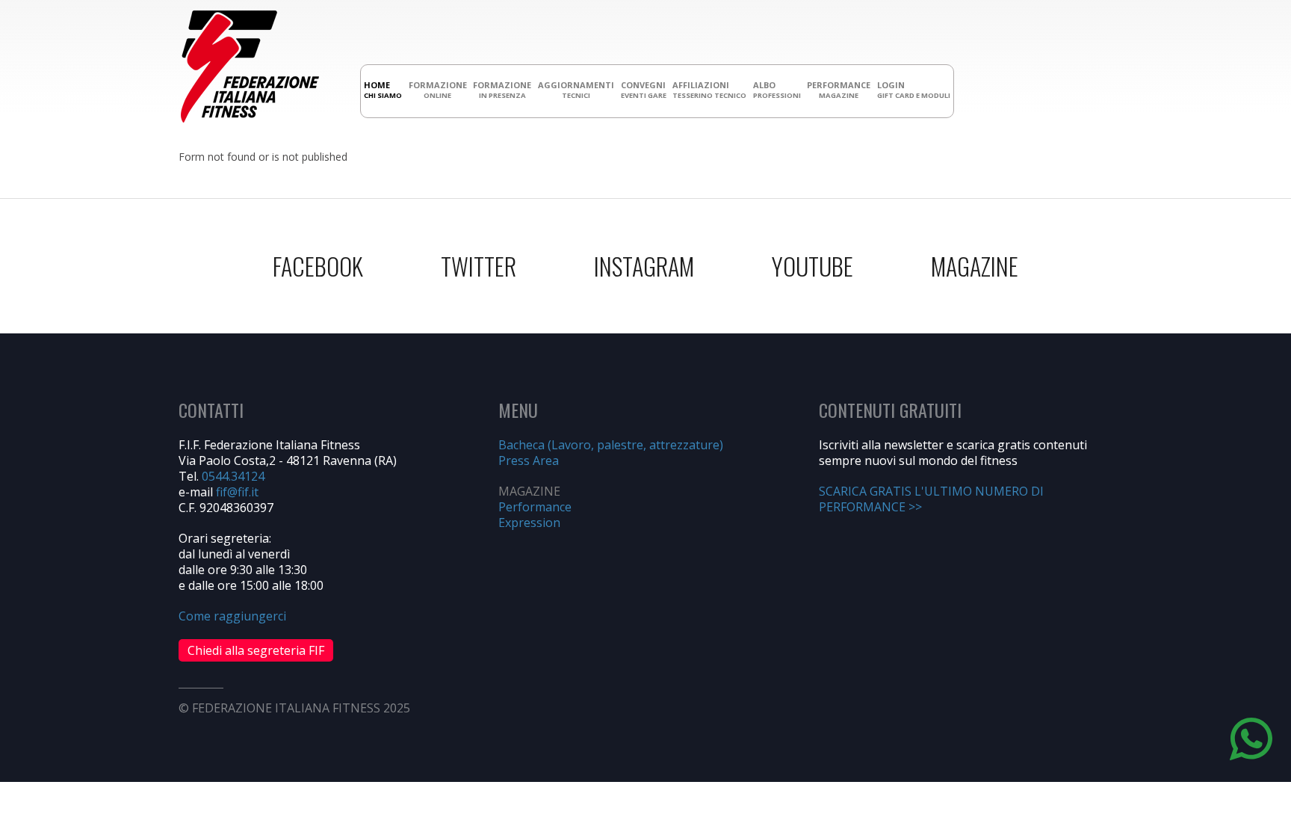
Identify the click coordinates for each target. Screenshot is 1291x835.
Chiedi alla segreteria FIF (256, 650)
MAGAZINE (974, 265)
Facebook (318, 265)
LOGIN (913, 89)
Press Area (528, 460)
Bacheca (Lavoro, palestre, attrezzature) (610, 445)
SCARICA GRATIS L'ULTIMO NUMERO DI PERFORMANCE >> (931, 499)
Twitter (478, 265)
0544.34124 (233, 476)
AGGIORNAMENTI (576, 89)
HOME (383, 89)
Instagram (644, 265)
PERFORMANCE (838, 89)
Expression (529, 522)
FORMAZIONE (438, 89)
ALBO (777, 89)
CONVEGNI (643, 89)
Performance (535, 507)
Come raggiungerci (232, 616)
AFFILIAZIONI (709, 89)
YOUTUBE (812, 265)
